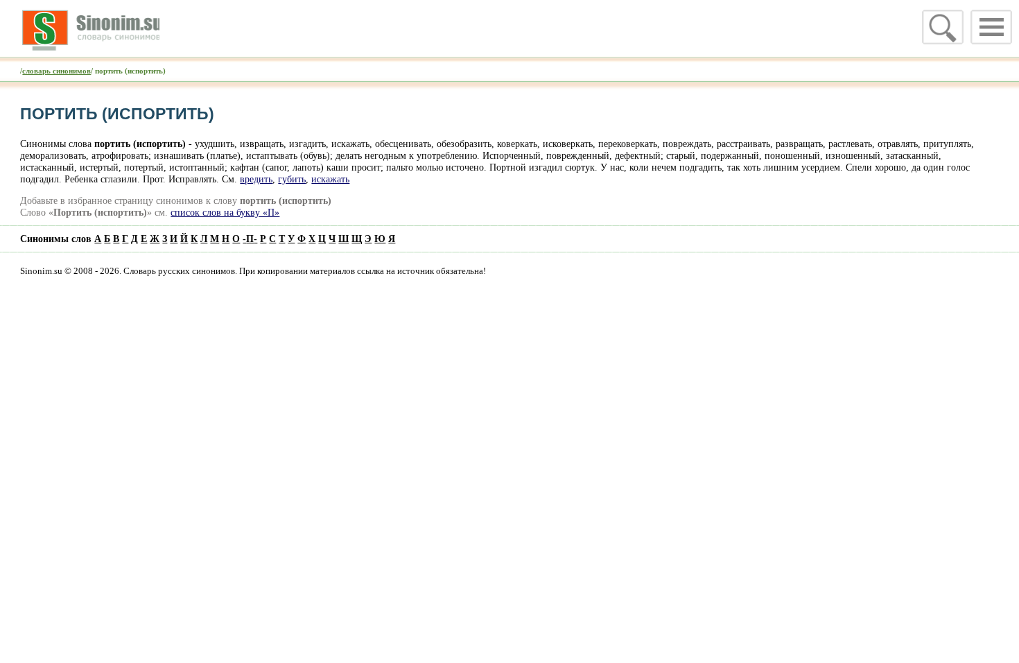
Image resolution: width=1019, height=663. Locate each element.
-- (250, 238)
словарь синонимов (56, 71)
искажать (330, 178)
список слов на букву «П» (225, 212)
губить (292, 178)
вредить (256, 178)
